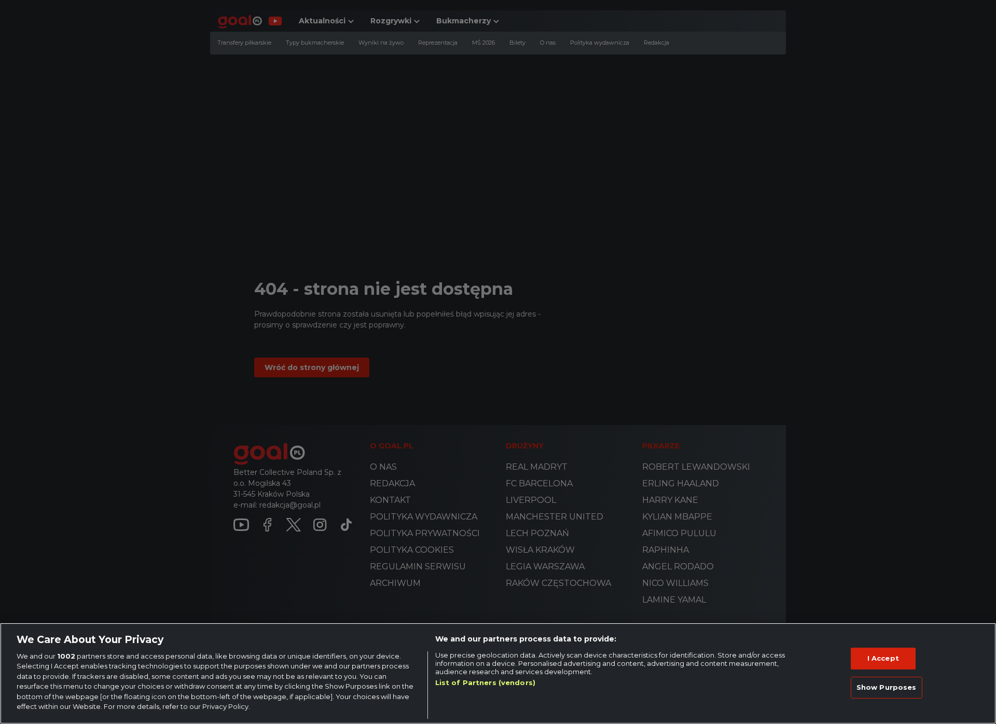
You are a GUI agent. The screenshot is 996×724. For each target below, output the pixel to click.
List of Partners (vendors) (485, 682)
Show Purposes (886, 687)
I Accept (883, 658)
